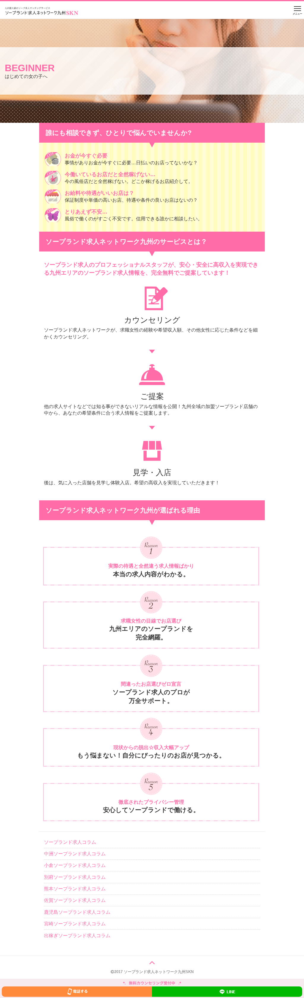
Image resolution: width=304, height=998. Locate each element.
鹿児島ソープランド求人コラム (77, 912)
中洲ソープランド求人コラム (75, 853)
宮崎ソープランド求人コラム (75, 923)
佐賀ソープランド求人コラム (75, 900)
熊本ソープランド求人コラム (75, 888)
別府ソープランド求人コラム (75, 877)
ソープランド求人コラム (70, 842)
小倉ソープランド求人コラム (75, 865)
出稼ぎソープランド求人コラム (77, 935)
